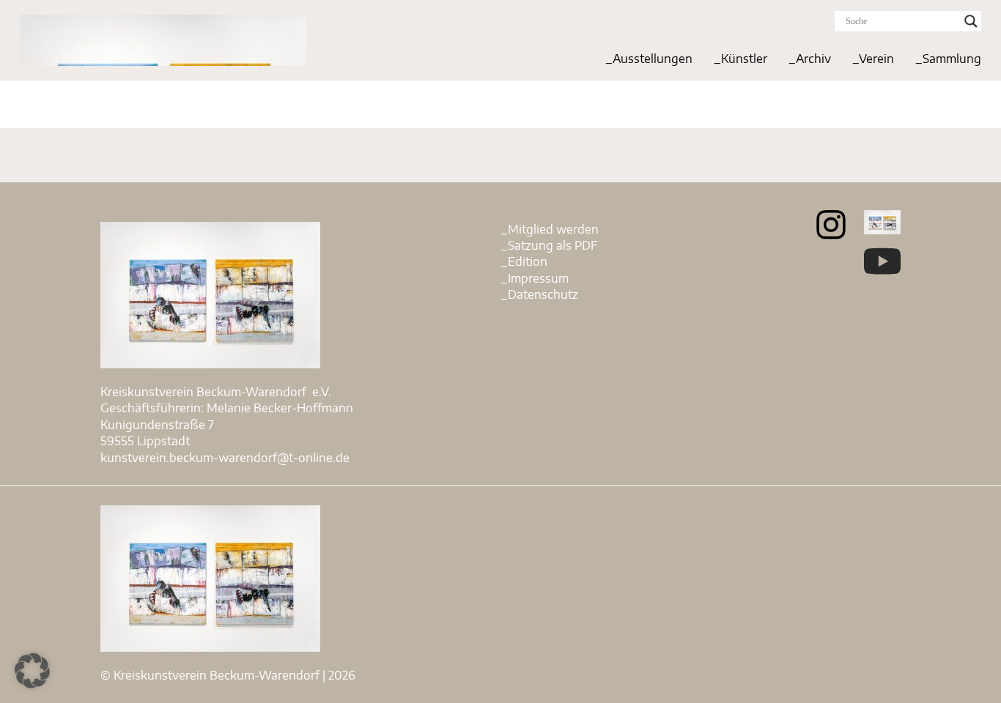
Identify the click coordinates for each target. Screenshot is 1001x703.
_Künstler (740, 58)
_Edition (523, 261)
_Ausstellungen (648, 58)
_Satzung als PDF (549, 245)
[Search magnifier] (971, 21)
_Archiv (809, 58)
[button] (32, 671)
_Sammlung (948, 58)
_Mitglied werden (549, 229)
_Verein (873, 58)
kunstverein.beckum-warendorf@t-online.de (225, 457)
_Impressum (534, 278)
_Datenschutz (539, 294)
